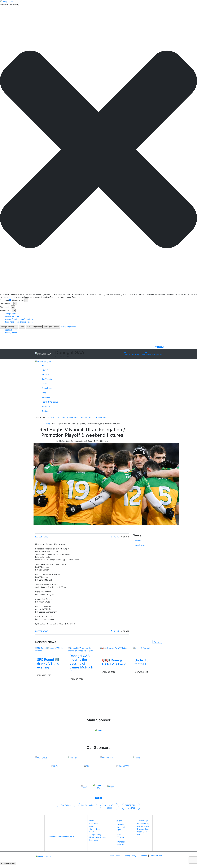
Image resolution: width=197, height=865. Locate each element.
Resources (93, 840)
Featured (138, 540)
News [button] (44, 370)
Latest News (41, 537)
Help (115, 855)
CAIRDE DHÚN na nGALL (134, 355)
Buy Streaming (87, 805)
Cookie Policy (11, 330)
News (91, 821)
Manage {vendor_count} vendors (19, 319)
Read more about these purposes (19, 322)
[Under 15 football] (141, 648)
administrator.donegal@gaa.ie (61, 836)
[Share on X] (115, 537)
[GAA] (84, 787)
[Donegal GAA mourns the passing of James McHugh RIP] (82, 649)
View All (157, 642)
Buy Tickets (86, 417)
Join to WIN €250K (153, 355)
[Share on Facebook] (111, 537)
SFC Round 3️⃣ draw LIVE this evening (48, 663)
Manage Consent (8, 863)
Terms (156, 855)
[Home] (101, 365)
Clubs (44, 383)
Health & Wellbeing (50, 402)
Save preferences (51, 327)
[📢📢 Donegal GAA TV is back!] (114, 648)
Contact (45, 411)
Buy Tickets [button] (47, 379)
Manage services (12, 316)
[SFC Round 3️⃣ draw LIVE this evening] (49, 649)
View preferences (34, 327)
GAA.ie (140, 834)
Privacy (130, 855)
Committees (47, 388)
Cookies (143, 855)
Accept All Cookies (9, 327)
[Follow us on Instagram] (161, 347)
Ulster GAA (142, 832)
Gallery (51, 417)
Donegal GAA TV (102, 417)
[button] (98, 149)
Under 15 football (141, 662)
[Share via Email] (118, 537)
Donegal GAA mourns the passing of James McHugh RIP (81, 663)
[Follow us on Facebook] (158, 347)
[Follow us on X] (159, 347)
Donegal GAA (143, 829)
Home (47, 424)
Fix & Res (45, 374)
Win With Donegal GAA (68, 417)
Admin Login (142, 821)
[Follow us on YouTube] (162, 347)
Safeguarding (47, 397)
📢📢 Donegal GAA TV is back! (114, 662)
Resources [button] (46, 406)
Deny (22, 327)
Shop (44, 392)
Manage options (11, 313)
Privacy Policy (11, 332)
